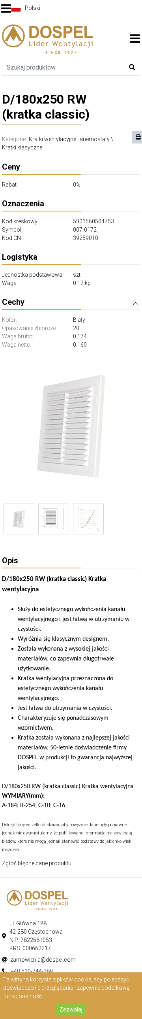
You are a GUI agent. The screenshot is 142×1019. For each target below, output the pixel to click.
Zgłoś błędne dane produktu (36, 863)
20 (76, 328)
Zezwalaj (71, 1009)
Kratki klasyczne (22, 147)
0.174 (80, 336)
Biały (79, 320)
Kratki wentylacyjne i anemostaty (69, 139)
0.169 (80, 345)
